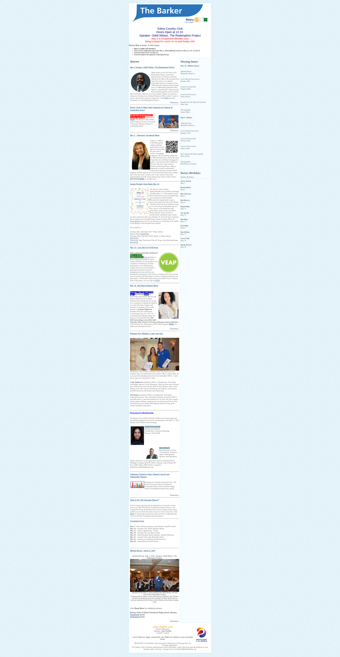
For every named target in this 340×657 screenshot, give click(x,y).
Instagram (134, 617)
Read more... (174, 102)
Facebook (134, 615)
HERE (166, 98)
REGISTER (145, 234)
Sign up (147, 257)
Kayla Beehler (135, 221)
